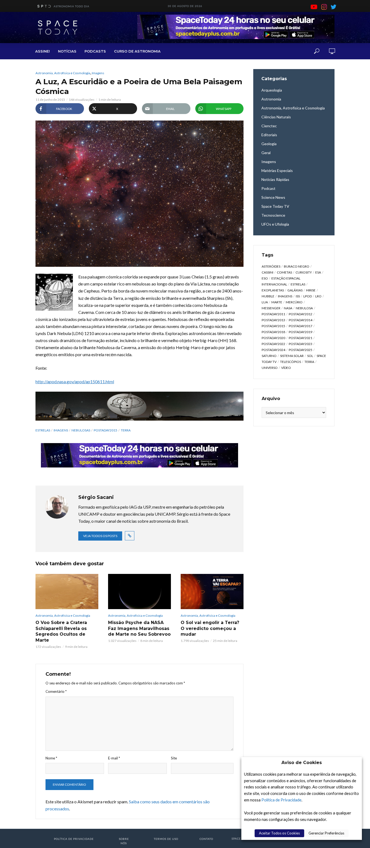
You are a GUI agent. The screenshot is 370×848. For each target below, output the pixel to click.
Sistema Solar (292, 356)
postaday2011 (273, 314)
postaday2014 (300, 320)
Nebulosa (304, 308)
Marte (276, 302)
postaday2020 (273, 338)
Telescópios (290, 362)
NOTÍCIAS (67, 51)
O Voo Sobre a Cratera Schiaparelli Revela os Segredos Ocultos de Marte (61, 631)
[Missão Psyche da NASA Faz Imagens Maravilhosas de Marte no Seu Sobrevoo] (139, 591)
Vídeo (286, 368)
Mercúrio (294, 302)
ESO (265, 278)
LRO (318, 296)
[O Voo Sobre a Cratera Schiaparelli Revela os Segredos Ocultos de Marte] (66, 591)
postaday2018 (273, 332)
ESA (318, 272)
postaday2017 (300, 326)
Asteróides (271, 266)
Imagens (98, 73)
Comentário (56, 691)
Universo (270, 368)
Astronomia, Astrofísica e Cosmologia (62, 73)
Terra (126, 430)
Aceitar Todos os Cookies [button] (279, 833)
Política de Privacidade (281, 800)
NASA (288, 308)
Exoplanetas (273, 290)
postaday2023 (300, 344)
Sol (310, 356)
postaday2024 (273, 350)
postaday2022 (273, 344)
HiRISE (311, 290)
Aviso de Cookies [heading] (301, 762)
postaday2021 (300, 338)
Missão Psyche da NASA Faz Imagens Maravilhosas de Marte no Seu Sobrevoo (139, 628)
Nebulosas (81, 430)
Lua (265, 302)
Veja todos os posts (100, 536)
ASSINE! (42, 51)
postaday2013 (273, 320)
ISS (298, 296)
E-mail (114, 758)
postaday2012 (300, 314)
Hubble (268, 296)
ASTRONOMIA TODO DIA (71, 6)
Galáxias (295, 290)
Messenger (271, 308)
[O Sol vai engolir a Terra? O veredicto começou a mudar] (212, 591)
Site (174, 758)
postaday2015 (105, 430)
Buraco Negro (296, 266)
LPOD (307, 296)
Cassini (267, 272)
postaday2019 (300, 332)
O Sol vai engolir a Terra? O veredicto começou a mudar (210, 628)
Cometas (284, 272)
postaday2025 (300, 350)
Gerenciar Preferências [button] (326, 833)
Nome (51, 758)
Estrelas (42, 430)
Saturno (269, 356)
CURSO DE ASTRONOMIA (137, 51)
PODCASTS (95, 51)
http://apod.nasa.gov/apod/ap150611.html (74, 381)
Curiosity (304, 272)
